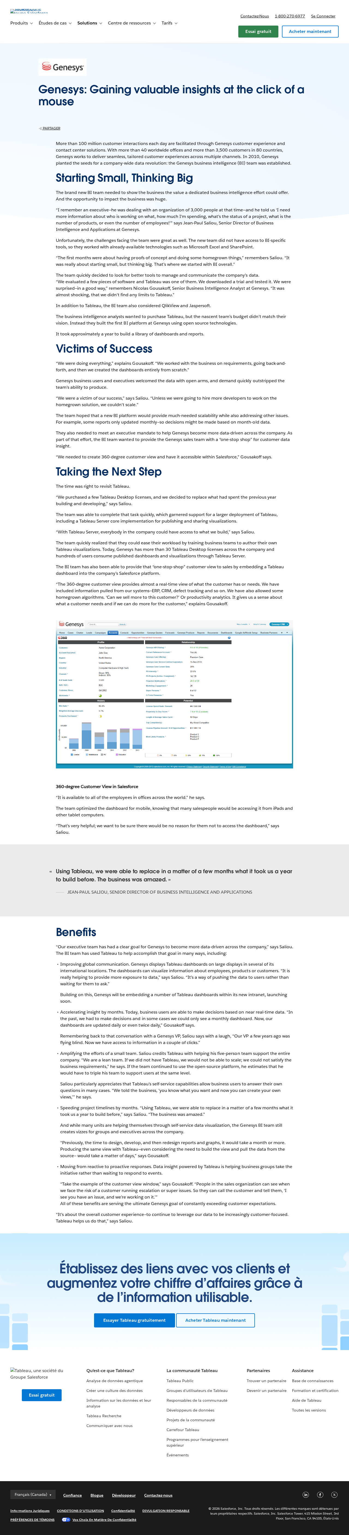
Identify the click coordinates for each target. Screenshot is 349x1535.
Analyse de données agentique (114, 1380)
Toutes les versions (309, 1410)
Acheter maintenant (310, 31)
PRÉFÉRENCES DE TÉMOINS (32, 1519)
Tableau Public (180, 1380)
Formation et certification (315, 1390)
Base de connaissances (312, 1380)
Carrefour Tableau (183, 1429)
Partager (51, 128)
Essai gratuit (258, 31)
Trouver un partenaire (266, 1380)
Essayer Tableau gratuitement (134, 1320)
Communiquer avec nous (109, 1425)
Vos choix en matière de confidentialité (104, 1519)
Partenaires (258, 1370)
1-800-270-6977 (290, 16)
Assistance (303, 1370)
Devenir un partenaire (267, 1390)
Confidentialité (123, 1510)
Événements (178, 1455)
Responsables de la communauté (197, 1400)
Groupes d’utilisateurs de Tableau (197, 1390)
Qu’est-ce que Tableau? (110, 1370)
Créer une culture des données (114, 1390)
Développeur (124, 1495)
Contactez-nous (254, 16)
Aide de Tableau (306, 1400)
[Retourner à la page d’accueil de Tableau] (30, 13)
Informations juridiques (30, 1510)
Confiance (72, 1495)
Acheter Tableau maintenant (215, 1320)
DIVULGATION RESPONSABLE (165, 1510)
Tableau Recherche (103, 1415)
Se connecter (323, 16)
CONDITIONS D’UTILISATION (80, 1510)
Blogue (97, 1495)
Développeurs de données (190, 1410)
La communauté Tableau (192, 1370)
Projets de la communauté (191, 1419)
